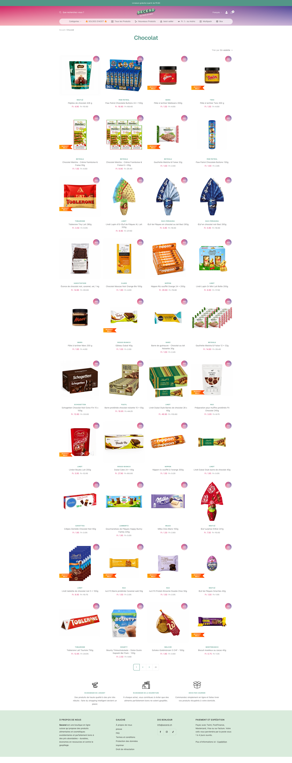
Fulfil (124, 404)
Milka (168, 526)
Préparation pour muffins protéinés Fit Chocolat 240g (212, 409)
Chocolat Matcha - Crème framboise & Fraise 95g (80, 163)
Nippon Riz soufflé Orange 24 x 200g (168, 286)
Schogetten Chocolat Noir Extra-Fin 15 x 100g (80, 409)
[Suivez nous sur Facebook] (160, 732)
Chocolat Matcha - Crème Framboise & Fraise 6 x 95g (124, 163)
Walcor (168, 647)
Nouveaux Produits (147, 21)
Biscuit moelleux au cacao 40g (212, 650)
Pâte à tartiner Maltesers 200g (168, 103)
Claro (124, 283)
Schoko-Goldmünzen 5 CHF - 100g (168, 650)
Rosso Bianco (124, 342)
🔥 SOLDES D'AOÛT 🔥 (96, 21)
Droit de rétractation (125, 749)
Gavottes (80, 526)
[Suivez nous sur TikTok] (173, 732)
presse (119, 729)
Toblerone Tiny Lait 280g (80, 224)
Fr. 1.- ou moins (188, 21)
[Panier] (231, 12)
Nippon (168, 283)
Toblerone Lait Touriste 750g (80, 650)
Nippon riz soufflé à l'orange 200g (168, 470)
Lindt (123, 221)
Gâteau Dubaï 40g (124, 345)
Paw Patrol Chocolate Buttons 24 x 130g (124, 103)
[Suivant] (155, 667)
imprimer (120, 745)
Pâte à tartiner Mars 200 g (80, 345)
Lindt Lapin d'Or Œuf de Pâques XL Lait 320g (124, 225)
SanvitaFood (80, 283)
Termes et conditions (125, 737)
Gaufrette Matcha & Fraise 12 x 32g (212, 345)
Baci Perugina (168, 221)
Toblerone (80, 221)
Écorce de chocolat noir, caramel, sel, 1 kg (80, 286)
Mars (168, 100)
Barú (168, 342)
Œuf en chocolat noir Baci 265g (212, 224)
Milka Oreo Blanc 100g (168, 529)
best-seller (168, 21)
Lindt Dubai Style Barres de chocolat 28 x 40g (168, 409)
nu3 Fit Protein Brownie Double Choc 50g (168, 591)
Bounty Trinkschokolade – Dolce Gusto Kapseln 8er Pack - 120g (124, 651)
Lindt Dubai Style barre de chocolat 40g (212, 470)
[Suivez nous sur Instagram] (167, 732)
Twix (212, 100)
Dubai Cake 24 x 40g (124, 470)
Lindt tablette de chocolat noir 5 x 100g (80, 591)
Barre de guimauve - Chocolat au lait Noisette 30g (168, 347)
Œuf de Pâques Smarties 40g (212, 591)
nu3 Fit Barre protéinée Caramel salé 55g (124, 591)
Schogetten (80, 404)
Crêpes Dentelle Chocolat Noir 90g (80, 529)
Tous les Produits (122, 21)
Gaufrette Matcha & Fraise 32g (168, 162)
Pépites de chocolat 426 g (80, 103)
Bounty (124, 647)
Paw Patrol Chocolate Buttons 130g (212, 162)
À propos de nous (124, 725)
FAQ (118, 733)
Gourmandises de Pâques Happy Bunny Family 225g (124, 530)
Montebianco (212, 647)
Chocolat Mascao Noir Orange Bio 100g (124, 286)
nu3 (212, 404)
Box (221, 21)
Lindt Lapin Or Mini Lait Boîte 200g (212, 286)
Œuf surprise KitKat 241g (212, 529)
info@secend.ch (164, 725)
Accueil (62, 30)
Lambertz (124, 526)
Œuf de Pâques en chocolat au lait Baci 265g (168, 224)
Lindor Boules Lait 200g (80, 470)
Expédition (222, 742)
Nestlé (80, 100)
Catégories (74, 21)
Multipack (207, 21)
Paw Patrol (124, 100)
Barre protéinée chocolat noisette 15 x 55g (124, 408)
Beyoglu (80, 159)
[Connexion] (226, 12)
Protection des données (127, 741)
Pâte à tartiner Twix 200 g (212, 103)
